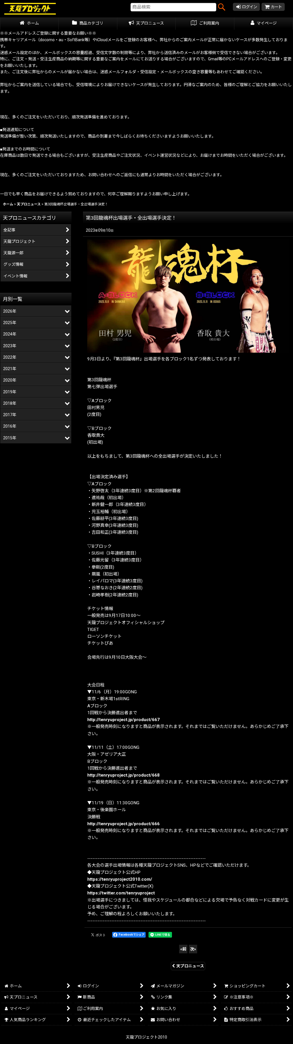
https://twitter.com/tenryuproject (121, 893)
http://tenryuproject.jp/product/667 (123, 719)
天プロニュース (190, 966)
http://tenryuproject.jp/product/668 (123, 775)
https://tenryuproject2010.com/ (119, 879)
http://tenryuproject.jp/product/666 (123, 823)
